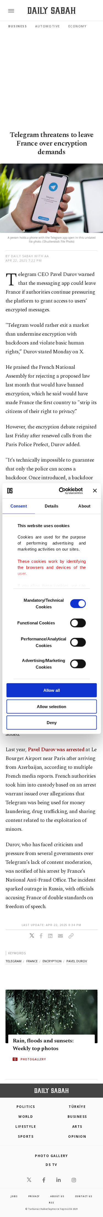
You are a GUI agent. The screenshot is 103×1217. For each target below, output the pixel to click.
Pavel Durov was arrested (56, 750)
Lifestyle (25, 1126)
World (25, 1116)
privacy (34, 1196)
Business (17, 26)
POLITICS (25, 1106)
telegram (13, 961)
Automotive (47, 26)
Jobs (14, 1196)
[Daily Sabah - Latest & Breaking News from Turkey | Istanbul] (51, 10)
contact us (83, 1196)
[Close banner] (95, 491)
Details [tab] (51, 506)
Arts (77, 1126)
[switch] (78, 623)
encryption (52, 961)
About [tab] (84, 506)
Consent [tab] (18, 506)
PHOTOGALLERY (33, 1059)
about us (57, 1196)
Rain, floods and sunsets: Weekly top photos (43, 1045)
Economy (77, 26)
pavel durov (76, 961)
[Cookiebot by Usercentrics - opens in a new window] (61, 490)
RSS (51, 1202)
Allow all (51, 690)
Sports (26, 1136)
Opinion (77, 1136)
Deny (52, 722)
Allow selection (51, 706)
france (32, 961)
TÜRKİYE (77, 1106)
